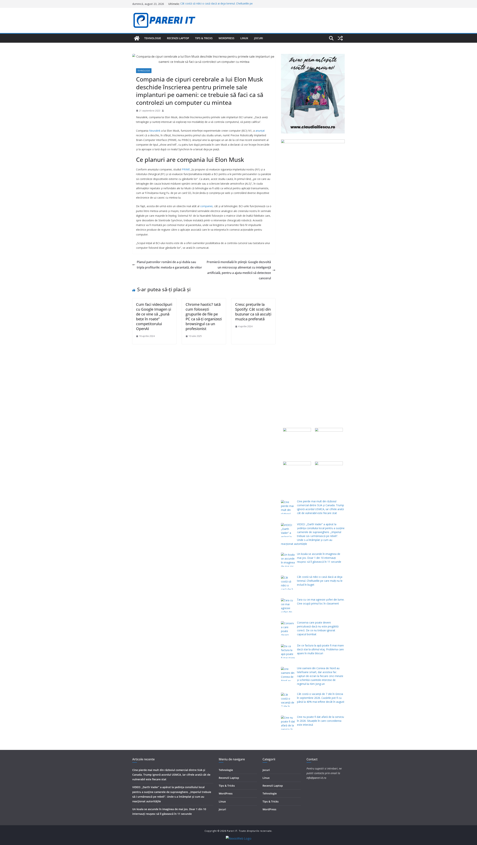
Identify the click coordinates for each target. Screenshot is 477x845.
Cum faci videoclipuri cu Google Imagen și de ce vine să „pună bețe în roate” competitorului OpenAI (154, 316)
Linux (244, 38)
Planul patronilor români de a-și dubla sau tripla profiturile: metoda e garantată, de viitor (169, 264)
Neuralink (154, 130)
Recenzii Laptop (178, 38)
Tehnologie (152, 38)
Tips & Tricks (204, 38)
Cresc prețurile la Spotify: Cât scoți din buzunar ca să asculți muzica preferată (253, 311)
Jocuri (258, 38)
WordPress (226, 38)
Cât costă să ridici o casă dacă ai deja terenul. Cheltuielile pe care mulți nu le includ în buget (216, 5)
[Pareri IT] (136, 38)
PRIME (186, 169)
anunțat (260, 130)
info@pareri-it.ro (316, 778)
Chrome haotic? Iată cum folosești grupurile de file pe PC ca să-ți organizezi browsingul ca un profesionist (204, 316)
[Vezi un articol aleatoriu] (340, 38)
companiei (206, 206)
